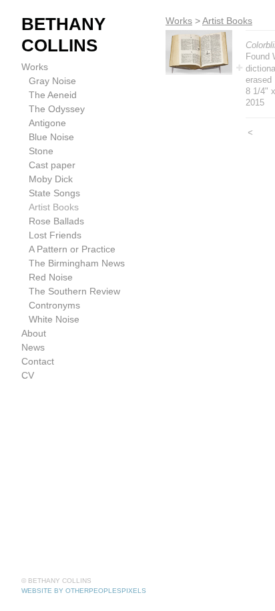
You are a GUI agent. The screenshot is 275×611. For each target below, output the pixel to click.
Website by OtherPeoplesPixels (83, 590)
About (33, 333)
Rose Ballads (56, 221)
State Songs (54, 193)
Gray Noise (52, 80)
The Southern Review (74, 291)
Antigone (47, 123)
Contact (37, 361)
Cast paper (52, 165)
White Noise (54, 319)
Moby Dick (51, 179)
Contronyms (54, 305)
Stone (41, 151)
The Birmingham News (77, 263)
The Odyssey (57, 109)
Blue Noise (51, 137)
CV (27, 375)
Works (34, 66)
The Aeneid (53, 94)
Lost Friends (55, 235)
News (33, 347)
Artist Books (54, 207)
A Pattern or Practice (72, 249)
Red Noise (51, 277)
